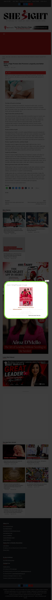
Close (47, 281)
